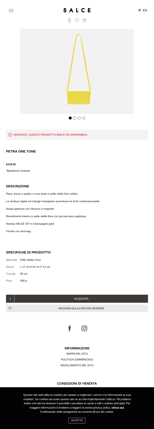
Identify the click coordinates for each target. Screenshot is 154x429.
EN (145, 10)
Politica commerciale (77, 359)
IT (139, 10)
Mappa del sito (77, 353)
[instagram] (84, 330)
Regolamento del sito (77, 365)
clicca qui (118, 407)
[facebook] (69, 330)
